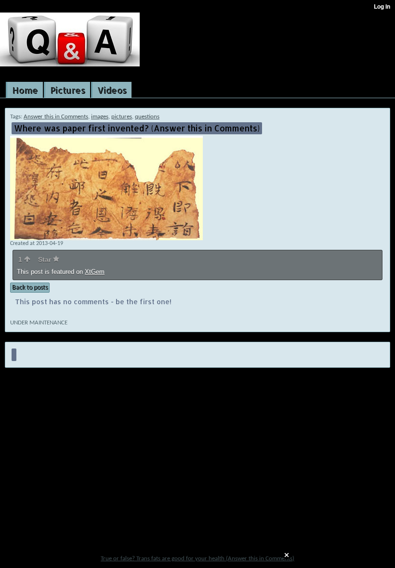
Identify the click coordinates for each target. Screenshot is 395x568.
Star (45, 259)
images (99, 117)
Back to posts (30, 287)
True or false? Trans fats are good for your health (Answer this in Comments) (197, 558)
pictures (121, 117)
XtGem (95, 271)
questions (147, 117)
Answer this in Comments (56, 117)
